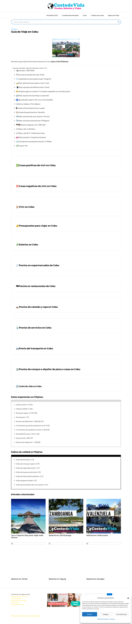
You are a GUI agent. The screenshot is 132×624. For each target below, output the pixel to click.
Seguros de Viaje (113, 15)
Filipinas (14, 29)
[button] (128, 598)
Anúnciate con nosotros (19, 596)
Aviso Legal (112, 619)
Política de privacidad (102, 619)
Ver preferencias (121, 614)
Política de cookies (17, 604)
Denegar (105, 614)
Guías (85, 15)
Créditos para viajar (97, 15)
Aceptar (89, 614)
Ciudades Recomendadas (70, 15)
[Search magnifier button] (118, 22)
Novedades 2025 (52, 15)
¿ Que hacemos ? (16, 598)
